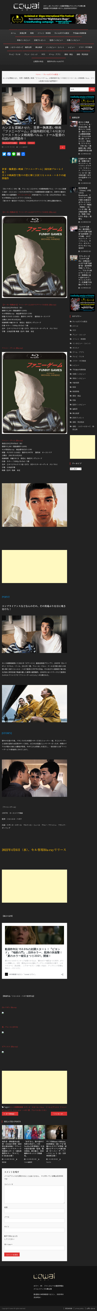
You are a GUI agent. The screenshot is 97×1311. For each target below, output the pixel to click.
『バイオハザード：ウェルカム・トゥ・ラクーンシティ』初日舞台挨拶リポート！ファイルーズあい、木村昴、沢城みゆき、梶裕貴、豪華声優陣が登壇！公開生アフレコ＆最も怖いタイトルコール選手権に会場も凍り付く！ (60, 1114)
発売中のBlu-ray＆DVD (55, 61)
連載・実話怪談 (82, 54)
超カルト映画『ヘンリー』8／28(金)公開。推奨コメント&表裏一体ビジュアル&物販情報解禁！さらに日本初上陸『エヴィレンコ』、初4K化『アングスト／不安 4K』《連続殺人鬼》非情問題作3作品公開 (85, 136)
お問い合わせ (91, 1308)
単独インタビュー (23, 40)
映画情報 (76, 391)
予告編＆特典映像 (79, 33)
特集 (74, 400)
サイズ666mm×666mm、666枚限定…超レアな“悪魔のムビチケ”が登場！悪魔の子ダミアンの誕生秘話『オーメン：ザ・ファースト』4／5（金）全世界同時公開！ (56, 1149)
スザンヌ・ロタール (31, 1107)
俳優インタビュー (73, 40)
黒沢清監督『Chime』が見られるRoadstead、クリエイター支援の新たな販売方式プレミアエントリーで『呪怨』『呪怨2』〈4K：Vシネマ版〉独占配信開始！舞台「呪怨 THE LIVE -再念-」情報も (85, 203)
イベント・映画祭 (44, 33)
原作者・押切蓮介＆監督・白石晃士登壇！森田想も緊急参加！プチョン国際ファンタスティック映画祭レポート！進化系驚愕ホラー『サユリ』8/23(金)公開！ (12, 1149)
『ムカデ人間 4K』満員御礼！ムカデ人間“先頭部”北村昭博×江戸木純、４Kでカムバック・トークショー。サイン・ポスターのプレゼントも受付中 (85, 237)
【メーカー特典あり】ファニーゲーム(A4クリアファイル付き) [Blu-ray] (29, 212)
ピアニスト (55, 1107)
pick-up (22, 143)
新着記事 (23, 33)
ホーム (13, 33)
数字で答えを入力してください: (11, 1237)
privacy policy (79, 1308)
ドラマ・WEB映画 (85, 47)
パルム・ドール (45, 1107)
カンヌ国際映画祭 (16, 1107)
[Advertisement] (34, 566)
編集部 (75, 409)
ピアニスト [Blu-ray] (10, 1046)
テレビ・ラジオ (14, 54)
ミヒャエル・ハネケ (20, 1110)
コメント (8, 1184)
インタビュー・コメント (55, 47)
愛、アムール (33, 1110)
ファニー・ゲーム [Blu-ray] (12, 348)
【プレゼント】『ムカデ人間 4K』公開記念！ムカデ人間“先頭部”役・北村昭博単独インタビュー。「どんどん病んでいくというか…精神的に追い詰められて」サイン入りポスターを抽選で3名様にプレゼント (85, 270)
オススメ (31, 143)
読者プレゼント (40, 40)
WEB (43, 54)
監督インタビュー (56, 40)
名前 (6, 1207)
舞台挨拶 (38, 47)
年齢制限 (76, 383)
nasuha (48, 1162)
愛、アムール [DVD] (10, 1027)
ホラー (9, 1110)
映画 (32, 33)
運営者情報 (68, 1308)
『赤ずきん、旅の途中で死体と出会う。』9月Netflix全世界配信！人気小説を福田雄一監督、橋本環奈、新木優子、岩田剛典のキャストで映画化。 (34, 1149)
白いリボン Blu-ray (9, 1007)
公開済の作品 (38, 61)
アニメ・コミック (31, 54)
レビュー (71, 47)
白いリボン (43, 1110)
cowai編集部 (23, 147)
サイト (6, 1226)
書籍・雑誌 (68, 54)
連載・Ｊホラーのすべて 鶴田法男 (18, 47)
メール (6, 1217)
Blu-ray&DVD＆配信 (62, 33)
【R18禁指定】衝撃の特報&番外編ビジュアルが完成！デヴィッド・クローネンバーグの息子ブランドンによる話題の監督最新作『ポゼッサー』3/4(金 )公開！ (11, 1114)
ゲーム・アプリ (55, 54)
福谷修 (4, 1162)
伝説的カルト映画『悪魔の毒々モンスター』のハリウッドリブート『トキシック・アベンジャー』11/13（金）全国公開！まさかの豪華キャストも (84, 169)
